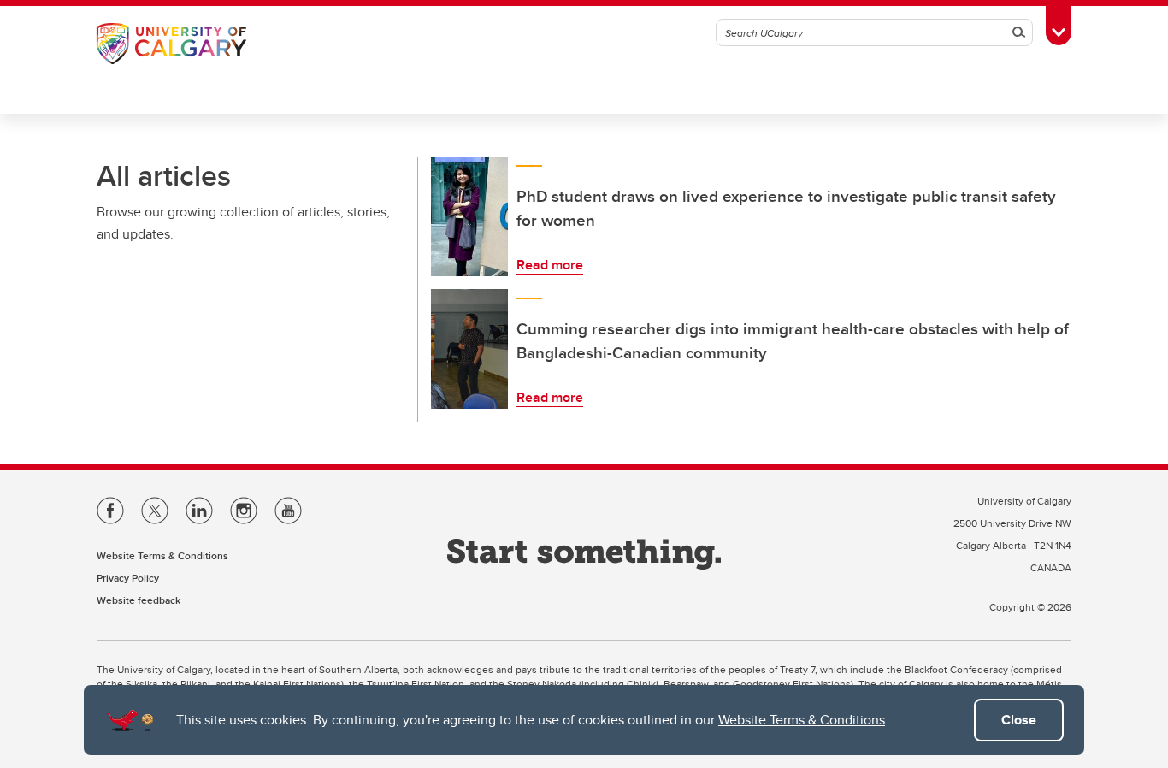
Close (1018, 720)
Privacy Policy (128, 577)
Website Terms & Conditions (801, 720)
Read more (549, 265)
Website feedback (138, 600)
